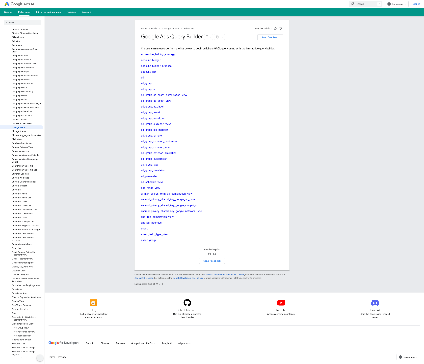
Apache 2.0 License (143, 278)
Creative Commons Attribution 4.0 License (224, 274)
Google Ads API (171, 28)
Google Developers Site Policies (188, 278)
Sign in (416, 4)
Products (155, 28)
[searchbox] (22, 22)
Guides (8, 11)
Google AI (167, 343)
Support (86, 11)
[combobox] (365, 4)
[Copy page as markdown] (217, 37)
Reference (24, 11)
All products (184, 343)
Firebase (120, 343)
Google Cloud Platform (143, 343)
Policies (71, 11)
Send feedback (270, 37)
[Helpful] (275, 28)
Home (144, 28)
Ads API (30, 4)
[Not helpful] (280, 28)
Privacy (62, 357)
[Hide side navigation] (40, 358)
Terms (52, 357)
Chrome (105, 343)
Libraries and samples (48, 11)
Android (90, 343)
